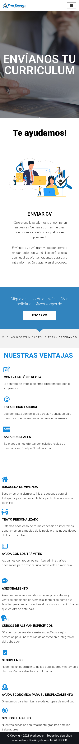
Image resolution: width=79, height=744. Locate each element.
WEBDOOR (60, 740)
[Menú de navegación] (71, 5)
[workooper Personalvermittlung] (14, 5)
